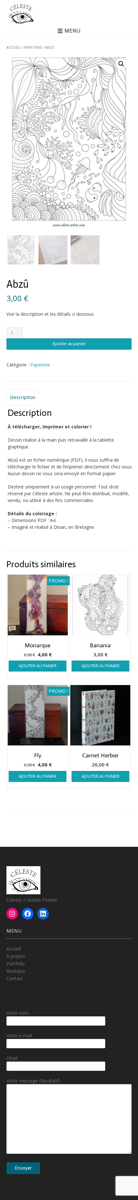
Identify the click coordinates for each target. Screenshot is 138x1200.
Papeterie (33, 47)
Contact (14, 978)
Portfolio (15, 963)
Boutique (15, 971)
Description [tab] (22, 397)
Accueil (13, 47)
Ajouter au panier (69, 343)
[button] (121, 64)
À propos (15, 956)
